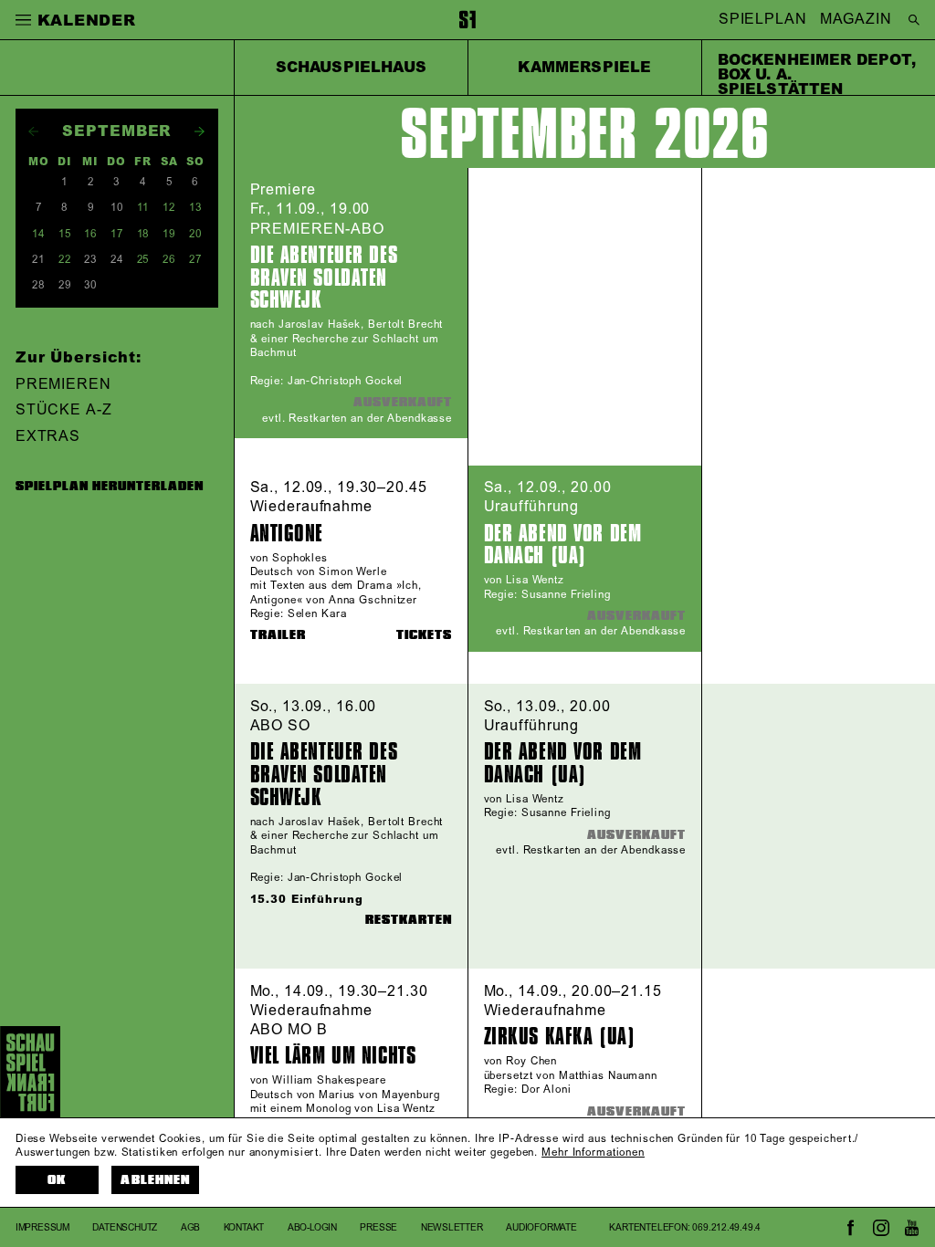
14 (38, 234)
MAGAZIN (855, 20)
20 (195, 234)
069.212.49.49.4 (726, 1227)
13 (195, 208)
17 (116, 234)
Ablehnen (155, 1180)
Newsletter (452, 1227)
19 (169, 234)
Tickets (424, 635)
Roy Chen (531, 1061)
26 (169, 260)
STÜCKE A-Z (64, 410)
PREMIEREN (63, 384)
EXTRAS (48, 436)
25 (143, 260)
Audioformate (541, 1227)
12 (169, 208)
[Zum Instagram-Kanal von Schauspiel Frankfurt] (881, 1228)
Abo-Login (312, 1227)
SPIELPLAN (763, 20)
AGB (190, 1227)
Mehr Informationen (593, 1152)
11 (143, 208)
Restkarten (408, 920)
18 (143, 234)
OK (56, 1180)
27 (195, 260)
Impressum (42, 1227)
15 (64, 234)
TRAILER (278, 635)
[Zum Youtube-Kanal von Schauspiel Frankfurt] (911, 1228)
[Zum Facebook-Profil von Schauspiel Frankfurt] (851, 1228)
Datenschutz (124, 1227)
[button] (23, 19)
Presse (378, 1227)
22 (64, 260)
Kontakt (244, 1227)
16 (90, 234)
